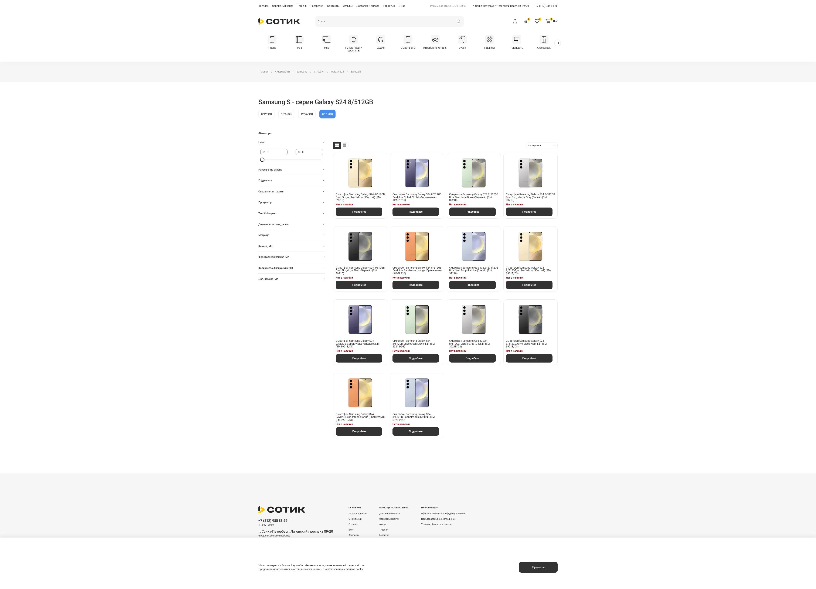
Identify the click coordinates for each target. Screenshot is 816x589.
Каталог (263, 5)
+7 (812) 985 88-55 (547, 5)
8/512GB (327, 114)
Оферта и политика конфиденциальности (443, 513)
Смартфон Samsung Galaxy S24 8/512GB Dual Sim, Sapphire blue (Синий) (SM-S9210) (473, 270)
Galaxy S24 (337, 71)
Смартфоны (408, 47)
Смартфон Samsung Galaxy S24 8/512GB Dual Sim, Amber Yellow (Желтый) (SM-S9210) (360, 197)
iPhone (272, 47)
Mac (326, 47)
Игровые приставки (435, 47)
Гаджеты (489, 47)
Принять (538, 567)
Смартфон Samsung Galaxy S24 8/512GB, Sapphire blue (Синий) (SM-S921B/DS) (413, 417)
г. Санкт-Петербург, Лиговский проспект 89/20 (501, 5)
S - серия (319, 71)
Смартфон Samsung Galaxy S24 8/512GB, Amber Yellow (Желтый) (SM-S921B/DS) (528, 270)
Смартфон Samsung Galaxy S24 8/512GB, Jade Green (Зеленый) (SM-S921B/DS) (413, 343)
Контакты (333, 5)
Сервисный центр (282, 5)
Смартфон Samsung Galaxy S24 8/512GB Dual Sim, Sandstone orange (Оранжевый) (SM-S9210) (417, 270)
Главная (263, 71)
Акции (382, 524)
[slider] (262, 159)
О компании (354, 519)
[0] (525, 21)
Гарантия (389, 5)
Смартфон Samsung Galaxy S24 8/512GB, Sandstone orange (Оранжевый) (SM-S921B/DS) (360, 417)
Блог (351, 529)
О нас (402, 5)
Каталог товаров (357, 513)
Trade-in (302, 5)
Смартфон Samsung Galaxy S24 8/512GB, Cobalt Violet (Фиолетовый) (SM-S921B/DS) (358, 343)
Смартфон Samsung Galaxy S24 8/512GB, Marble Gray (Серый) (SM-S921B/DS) (469, 343)
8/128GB (266, 114)
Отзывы (348, 5)
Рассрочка (316, 5)
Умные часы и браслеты (353, 49)
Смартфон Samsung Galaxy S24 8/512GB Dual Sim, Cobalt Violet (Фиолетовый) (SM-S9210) (416, 197)
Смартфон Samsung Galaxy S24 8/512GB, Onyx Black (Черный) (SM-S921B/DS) (526, 343)
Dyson (462, 47)
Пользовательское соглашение (438, 519)
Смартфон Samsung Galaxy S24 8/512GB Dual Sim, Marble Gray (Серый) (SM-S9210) (530, 197)
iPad (299, 47)
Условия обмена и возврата (436, 524)
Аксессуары (544, 47)
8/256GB (286, 114)
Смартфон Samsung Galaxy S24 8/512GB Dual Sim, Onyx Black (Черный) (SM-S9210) (360, 270)
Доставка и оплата (368, 5)
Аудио (381, 47)
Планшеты (516, 47)
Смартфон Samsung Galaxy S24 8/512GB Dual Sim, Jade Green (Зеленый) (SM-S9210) (473, 197)
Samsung (301, 71)
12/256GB (307, 114)
